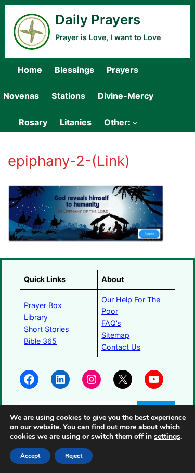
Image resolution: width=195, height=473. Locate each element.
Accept (30, 456)
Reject (73, 456)
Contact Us (120, 346)
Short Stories (46, 329)
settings (167, 436)
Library (36, 317)
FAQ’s (111, 322)
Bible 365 (40, 341)
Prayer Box (43, 305)
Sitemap (115, 334)
